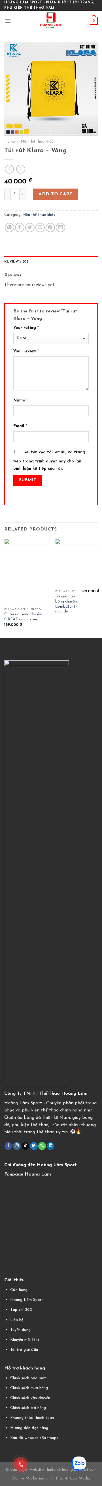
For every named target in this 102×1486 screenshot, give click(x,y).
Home (9, 141)
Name (20, 400)
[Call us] (42, 1146)
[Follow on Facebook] (8, 1146)
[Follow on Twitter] (34, 1146)
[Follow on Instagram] (17, 1146)
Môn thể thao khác (37, 141)
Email (20, 426)
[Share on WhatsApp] (9, 227)
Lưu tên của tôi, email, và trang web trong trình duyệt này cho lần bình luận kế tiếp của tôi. (49, 460)
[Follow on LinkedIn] (50, 1146)
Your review (26, 351)
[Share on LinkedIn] (60, 227)
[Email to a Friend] (40, 227)
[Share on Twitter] (30, 227)
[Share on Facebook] (19, 227)
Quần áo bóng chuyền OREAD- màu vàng (23, 616)
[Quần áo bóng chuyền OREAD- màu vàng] (26, 572)
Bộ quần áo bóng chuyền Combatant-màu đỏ (66, 604)
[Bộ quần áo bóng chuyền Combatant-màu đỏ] (77, 563)
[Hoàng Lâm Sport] (51, 21)
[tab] (51, 261)
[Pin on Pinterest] (50, 227)
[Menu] (7, 21)
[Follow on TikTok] (25, 1146)
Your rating (26, 328)
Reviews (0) (16, 261)
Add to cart (55, 194)
